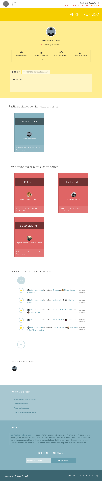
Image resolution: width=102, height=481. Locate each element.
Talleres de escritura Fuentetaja (25, 412)
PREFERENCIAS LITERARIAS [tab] (36, 72)
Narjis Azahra (35, 312)
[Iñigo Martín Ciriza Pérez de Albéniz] (68, 327)
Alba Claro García (73, 199)
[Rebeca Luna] (66, 320)
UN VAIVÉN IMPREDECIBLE (63, 310)
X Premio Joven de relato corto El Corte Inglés (28, 149)
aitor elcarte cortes (36, 290)
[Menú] (6, 4)
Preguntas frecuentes (21, 408)
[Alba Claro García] (66, 300)
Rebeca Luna (72, 320)
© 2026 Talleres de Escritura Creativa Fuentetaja (83, 476)
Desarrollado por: (15, 476)
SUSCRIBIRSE (64, 460)
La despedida (73, 182)
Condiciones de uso (21, 403)
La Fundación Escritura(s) (22, 435)
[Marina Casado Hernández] (62, 290)
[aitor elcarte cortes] (51, 32)
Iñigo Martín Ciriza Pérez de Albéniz (29, 243)
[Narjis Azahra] (28, 312)
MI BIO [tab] (17, 72)
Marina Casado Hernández (29, 199)
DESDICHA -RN (29, 225)
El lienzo (29, 182)
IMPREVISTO (58, 320)
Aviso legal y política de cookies (25, 399)
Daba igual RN (29, 121)
